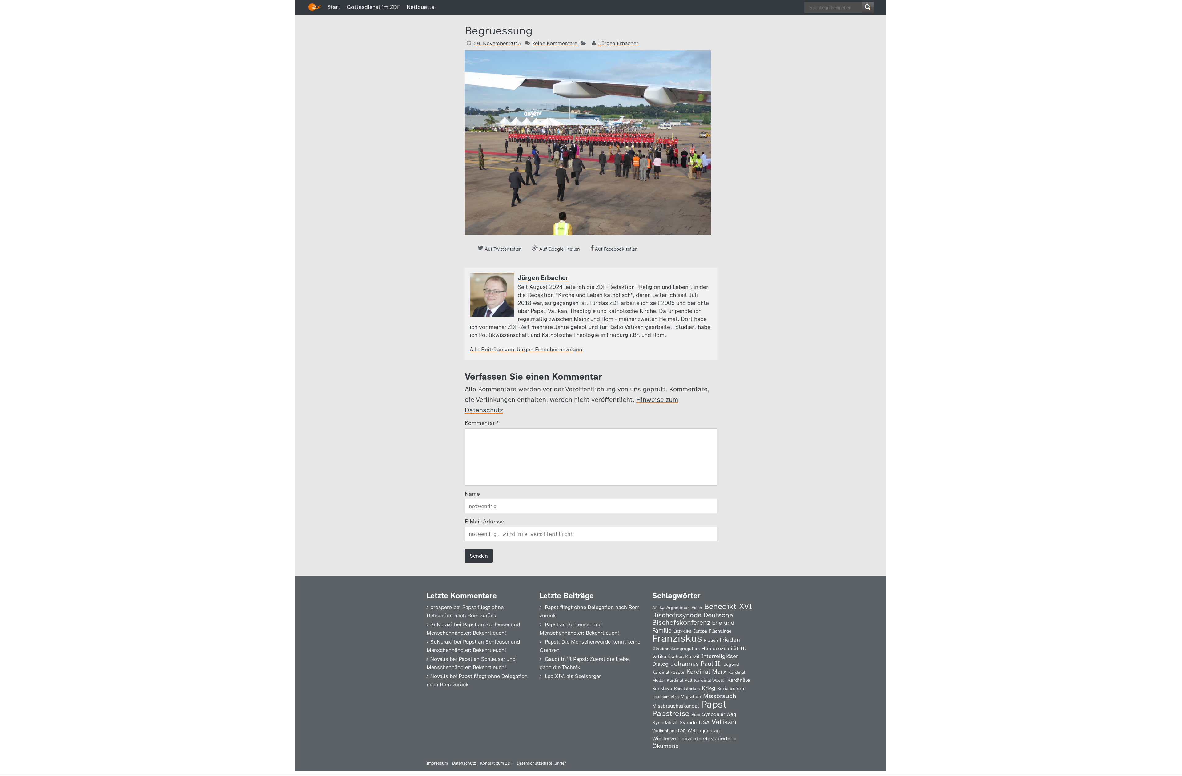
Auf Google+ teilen (559, 249)
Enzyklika (682, 630)
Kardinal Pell (679, 680)
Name (472, 494)
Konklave (662, 688)
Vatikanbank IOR (669, 730)
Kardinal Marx (706, 671)
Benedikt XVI (728, 606)
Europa (700, 630)
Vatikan (723, 721)
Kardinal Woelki (710, 680)
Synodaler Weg (719, 714)
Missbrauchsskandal (675, 706)
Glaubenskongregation (676, 648)
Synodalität (665, 722)
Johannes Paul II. (696, 663)
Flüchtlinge (720, 630)
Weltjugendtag (704, 731)
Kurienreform (731, 688)
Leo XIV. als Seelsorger (573, 676)
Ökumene (665, 746)
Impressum (437, 763)
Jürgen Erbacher (618, 43)
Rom (695, 714)
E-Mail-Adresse (484, 521)
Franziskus (677, 638)
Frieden (730, 639)
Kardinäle (738, 680)
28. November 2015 (497, 43)
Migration (691, 696)
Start (333, 7)
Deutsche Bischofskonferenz (692, 619)
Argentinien (678, 607)
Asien (697, 607)
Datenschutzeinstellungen (542, 763)
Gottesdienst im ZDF (373, 7)
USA (704, 722)
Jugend (731, 664)
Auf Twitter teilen (503, 249)
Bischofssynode (677, 615)
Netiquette (420, 7)
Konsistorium (687, 688)
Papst (713, 704)
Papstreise (671, 713)
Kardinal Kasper (668, 672)
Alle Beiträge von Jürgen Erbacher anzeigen (526, 349)
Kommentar (481, 423)
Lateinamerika (665, 696)
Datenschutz (464, 763)
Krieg (708, 688)
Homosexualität (720, 648)
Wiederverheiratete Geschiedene (694, 738)
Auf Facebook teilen (616, 249)
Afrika (658, 607)
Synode (688, 722)
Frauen (711, 640)
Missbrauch (719, 696)
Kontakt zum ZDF (496, 763)
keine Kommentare (554, 43)
